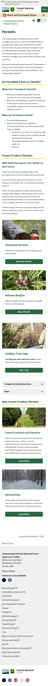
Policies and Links (9, 640)
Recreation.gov (8, 588)
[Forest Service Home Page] (12, 9)
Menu (45, 9)
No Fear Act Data (9, 628)
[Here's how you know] (24, 3)
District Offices (11, 213)
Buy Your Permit (24, 261)
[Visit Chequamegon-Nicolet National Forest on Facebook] (10, 580)
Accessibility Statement (12, 592)
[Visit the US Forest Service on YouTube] (16, 680)
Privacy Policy (8, 620)
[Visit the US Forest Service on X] (4, 680)
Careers (5, 608)
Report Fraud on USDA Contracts (16, 636)
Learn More (24, 461)
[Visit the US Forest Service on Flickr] (22, 680)
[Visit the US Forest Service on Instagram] (28, 680)
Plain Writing (7, 624)
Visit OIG (5, 596)
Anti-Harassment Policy (12, 604)
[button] (33, 20)
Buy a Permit (24, 311)
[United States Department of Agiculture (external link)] (6, 9)
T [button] (38, 20)
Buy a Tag (24, 370)
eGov (4, 644)
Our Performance (9, 600)
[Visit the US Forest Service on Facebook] (10, 680)
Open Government (10, 652)
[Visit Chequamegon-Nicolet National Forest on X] (4, 580)
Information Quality (10, 656)
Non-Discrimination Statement (15, 648)
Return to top (8, 543)
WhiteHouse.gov (9, 616)
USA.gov (5, 612)
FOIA (4, 632)
